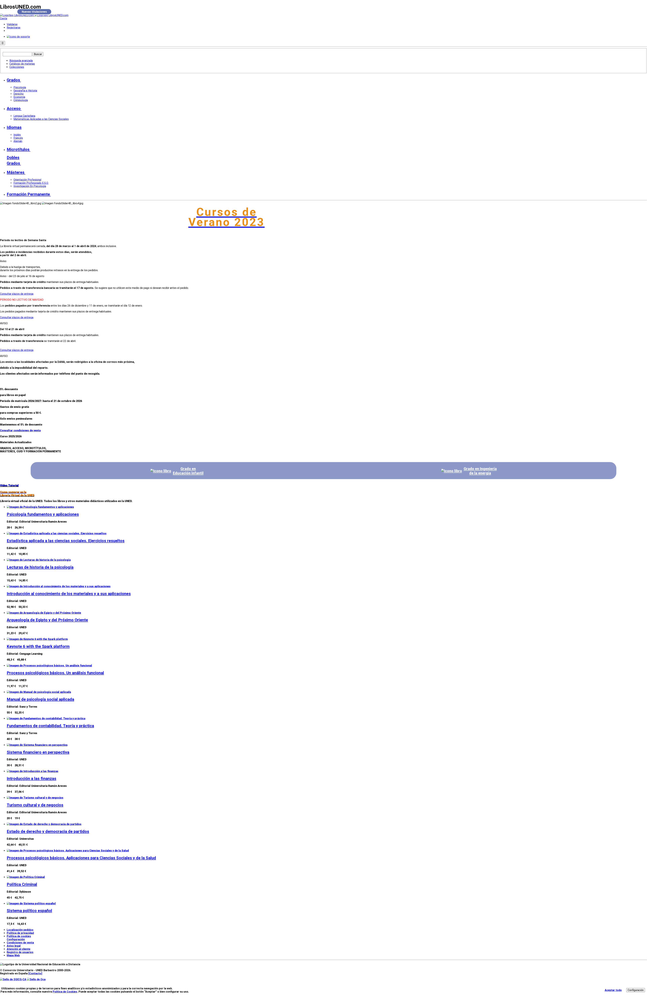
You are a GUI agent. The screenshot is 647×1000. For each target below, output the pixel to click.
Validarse (12, 24)
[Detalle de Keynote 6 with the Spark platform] (37, 639)
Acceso (14, 108)
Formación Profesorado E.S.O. (31, 183)
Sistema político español (29, 910)
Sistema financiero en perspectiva (38, 752)
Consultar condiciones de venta (20, 430)
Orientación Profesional (27, 179)
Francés (18, 138)
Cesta (3, 18)
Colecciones (16, 67)
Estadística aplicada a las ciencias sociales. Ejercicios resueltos (66, 540)
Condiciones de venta (20, 942)
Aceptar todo (613, 990)
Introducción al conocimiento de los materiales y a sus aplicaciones (69, 593)
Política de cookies (19, 936)
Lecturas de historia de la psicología (40, 567)
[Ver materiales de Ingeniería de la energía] (451, 471)
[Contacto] (35, 973)
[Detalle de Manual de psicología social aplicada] (39, 692)
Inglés (17, 134)
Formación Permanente (28, 194)
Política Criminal (22, 884)
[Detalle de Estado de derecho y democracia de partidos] (44, 824)
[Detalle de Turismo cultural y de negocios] (35, 797)
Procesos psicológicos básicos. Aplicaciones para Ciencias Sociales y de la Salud (81, 858)
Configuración (14, 939)
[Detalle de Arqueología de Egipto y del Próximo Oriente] (44, 612)
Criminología (20, 100)
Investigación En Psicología (29, 186)
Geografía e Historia (25, 90)
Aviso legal (14, 945)
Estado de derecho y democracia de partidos (48, 831)
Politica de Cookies (65, 991)
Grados (13, 80)
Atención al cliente (18, 949)
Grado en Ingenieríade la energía (480, 471)
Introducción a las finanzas (31, 778)
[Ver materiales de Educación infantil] (160, 471)
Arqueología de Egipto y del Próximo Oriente (47, 620)
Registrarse (13, 27)
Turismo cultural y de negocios (35, 805)
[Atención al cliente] (18, 36)
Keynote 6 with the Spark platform (38, 646)
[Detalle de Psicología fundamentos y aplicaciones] (40, 507)
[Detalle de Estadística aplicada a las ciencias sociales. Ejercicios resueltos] (56, 533)
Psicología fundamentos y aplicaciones (43, 514)
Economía (19, 97)
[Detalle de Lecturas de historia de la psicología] (39, 560)
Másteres (15, 172)
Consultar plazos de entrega (16, 293)
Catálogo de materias (22, 63)
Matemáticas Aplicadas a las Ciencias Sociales (41, 119)
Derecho (18, 93)
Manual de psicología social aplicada (40, 699)
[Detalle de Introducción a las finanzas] (32, 771)
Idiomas (14, 127)
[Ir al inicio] (34, 15)
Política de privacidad (20, 933)
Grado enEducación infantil (188, 471)
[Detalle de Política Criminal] (26, 877)
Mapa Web (13, 955)
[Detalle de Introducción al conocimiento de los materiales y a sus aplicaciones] (59, 586)
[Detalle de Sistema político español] (31, 903)
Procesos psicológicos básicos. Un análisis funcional (55, 673)
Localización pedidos (20, 929)
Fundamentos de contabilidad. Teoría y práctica (50, 725)
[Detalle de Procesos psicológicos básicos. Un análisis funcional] (49, 665)
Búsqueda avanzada (21, 60)
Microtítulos (18, 149)
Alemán (17, 141)
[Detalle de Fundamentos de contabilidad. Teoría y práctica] (46, 718)
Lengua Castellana (24, 115)
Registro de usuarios (20, 952)
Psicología (19, 87)
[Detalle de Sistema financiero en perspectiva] (37, 745)
